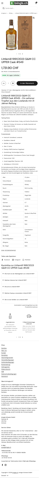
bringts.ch (4, 13)
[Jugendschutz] (10, 316)
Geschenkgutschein (7, 357)
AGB (2, 371)
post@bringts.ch (6, 447)
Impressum (4, 376)
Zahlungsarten (5, 367)
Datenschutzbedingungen (8, 374)
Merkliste (4, 348)
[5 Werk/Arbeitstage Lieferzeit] (28, 316)
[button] (36, 3)
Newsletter (4, 355)
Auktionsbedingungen (7, 362)
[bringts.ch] (19, 3)
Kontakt (3, 353)
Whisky (11, 13)
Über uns (4, 350)
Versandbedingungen (7, 360)
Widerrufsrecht (5, 369)
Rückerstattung (5, 364)
